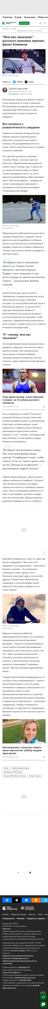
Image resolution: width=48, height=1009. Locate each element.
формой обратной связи (25, 978)
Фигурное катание (18, 914)
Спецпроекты (8, 918)
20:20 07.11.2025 (9, 29)
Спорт (6, 768)
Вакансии (6, 929)
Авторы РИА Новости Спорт (15, 776)
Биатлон (32, 914)
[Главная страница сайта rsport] (15, 23)
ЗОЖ (40, 914)
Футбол (5, 914)
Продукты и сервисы (36, 918)
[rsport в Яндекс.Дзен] (16, 900)
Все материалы (14, 94)
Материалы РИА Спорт (13, 772)
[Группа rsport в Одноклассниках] (36, 900)
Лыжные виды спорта (20, 768)
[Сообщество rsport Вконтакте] (26, 900)
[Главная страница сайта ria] (3, 23)
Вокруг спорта (35, 776)
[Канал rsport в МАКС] (7, 900)
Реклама (20, 918)
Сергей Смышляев (18, 88)
